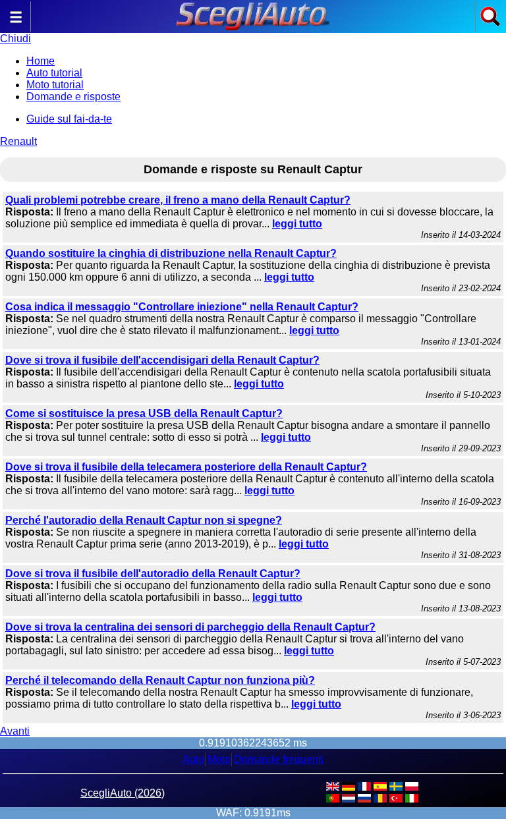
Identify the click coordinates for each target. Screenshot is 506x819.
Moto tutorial (55, 84)
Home (40, 61)
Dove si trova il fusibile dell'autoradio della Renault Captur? (152, 573)
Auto (193, 759)
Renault (18, 141)
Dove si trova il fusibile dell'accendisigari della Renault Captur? (162, 360)
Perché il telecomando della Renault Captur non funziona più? (160, 680)
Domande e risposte (73, 96)
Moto (219, 759)
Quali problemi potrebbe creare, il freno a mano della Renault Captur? (178, 200)
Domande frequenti (278, 759)
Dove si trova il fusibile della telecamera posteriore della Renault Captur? (186, 466)
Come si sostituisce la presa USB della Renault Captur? (144, 413)
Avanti (15, 731)
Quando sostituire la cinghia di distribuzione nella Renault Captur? (171, 253)
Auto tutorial (54, 72)
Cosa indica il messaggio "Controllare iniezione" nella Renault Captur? (181, 306)
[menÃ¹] (15, 23)
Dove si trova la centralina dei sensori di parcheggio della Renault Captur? (190, 627)
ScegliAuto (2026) (122, 793)
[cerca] (490, 23)
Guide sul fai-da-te (69, 119)
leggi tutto (297, 223)
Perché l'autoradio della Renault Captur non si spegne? (143, 520)
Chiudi (15, 38)
